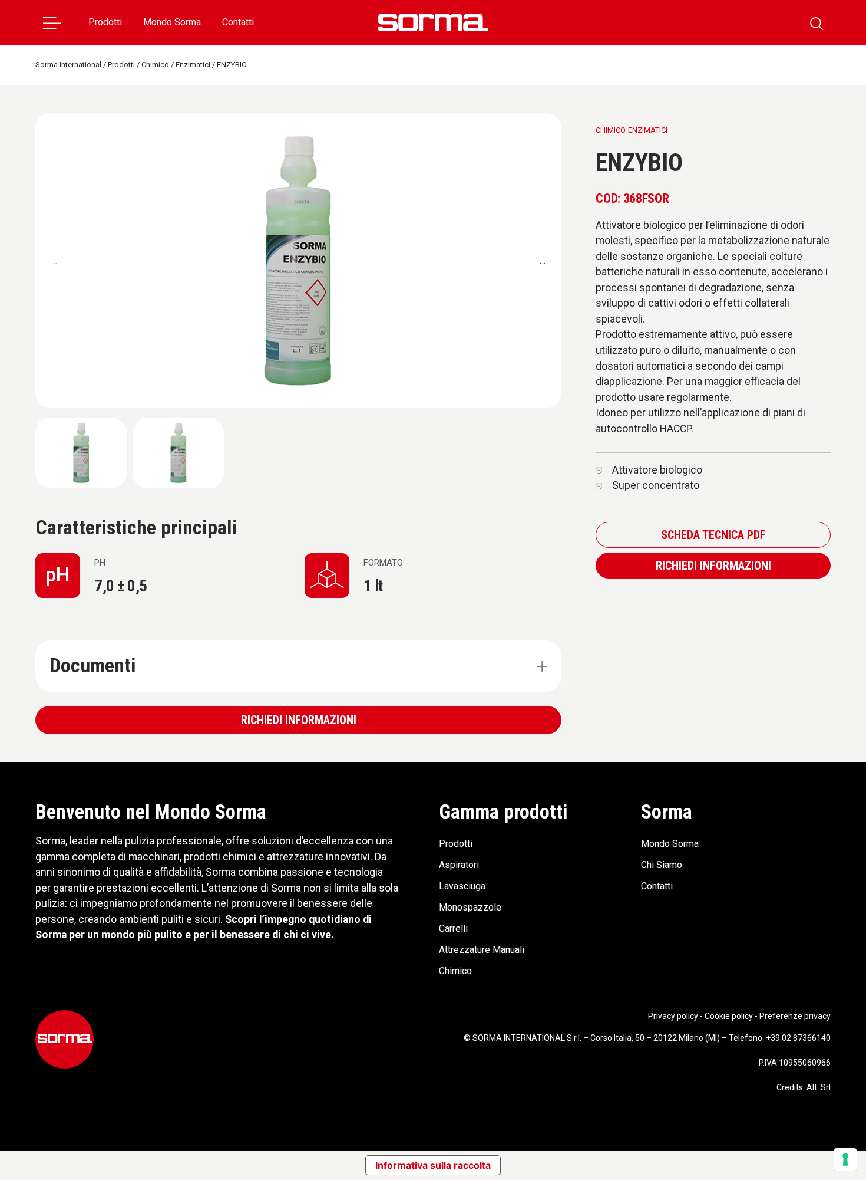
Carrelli (453, 928)
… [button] (543, 260)
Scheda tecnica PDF (713, 535)
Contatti (238, 22)
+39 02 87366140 (798, 1038)
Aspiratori (459, 864)
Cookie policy (729, 1016)
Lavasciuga (462, 886)
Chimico (455, 971)
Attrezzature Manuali (481, 949)
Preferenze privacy (795, 1016)
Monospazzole (470, 907)
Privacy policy (673, 1016)
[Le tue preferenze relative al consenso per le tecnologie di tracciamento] (845, 1159)
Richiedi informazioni (298, 720)
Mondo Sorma (172, 22)
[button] (51, 22)
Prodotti (105, 22)
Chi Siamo (661, 864)
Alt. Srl (818, 1087)
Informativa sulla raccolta (433, 1165)
